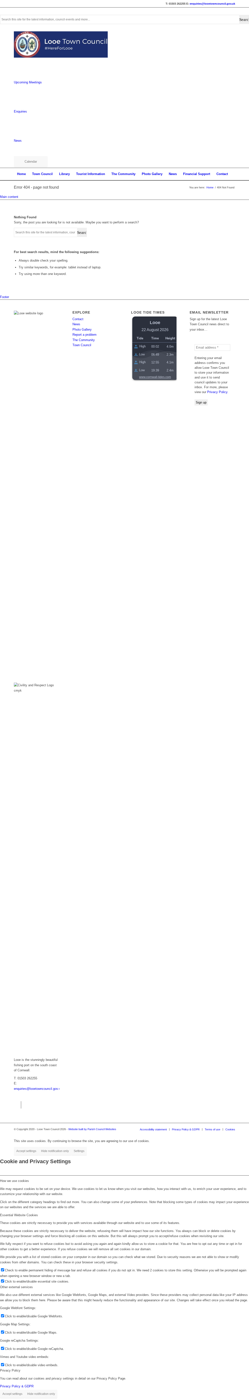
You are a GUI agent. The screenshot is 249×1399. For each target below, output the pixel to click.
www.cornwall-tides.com (155, 377)
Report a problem (84, 334)
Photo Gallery (82, 329)
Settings (79, 1151)
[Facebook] (17, 1105)
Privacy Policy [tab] (10, 1370)
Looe (155, 322)
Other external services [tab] (16, 1287)
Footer (4, 297)
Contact (77, 319)
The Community (83, 340)
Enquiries (20, 111)
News (18, 140)
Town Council (81, 345)
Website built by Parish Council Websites (92, 1129)
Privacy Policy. (217, 392)
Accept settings (26, 1151)
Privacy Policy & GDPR (17, 1386)
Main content (9, 197)
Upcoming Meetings (28, 82)
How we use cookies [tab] (14, 1181)
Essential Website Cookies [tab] (19, 1215)
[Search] (230, 186)
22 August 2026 (155, 330)
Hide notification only (55, 1151)
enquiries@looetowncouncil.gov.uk (212, 3)
